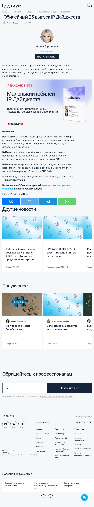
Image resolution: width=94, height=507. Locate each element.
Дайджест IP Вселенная (60, 443)
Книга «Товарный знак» (62, 456)
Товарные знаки (42, 433)
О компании (79, 429)
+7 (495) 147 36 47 (84, 422)
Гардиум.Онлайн (61, 438)
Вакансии (77, 444)
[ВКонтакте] (11, 200)
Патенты (39, 442)
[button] (43, 497)
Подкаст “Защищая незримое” (62, 450)
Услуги (39, 429)
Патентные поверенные (79, 439)
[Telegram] (48, 200)
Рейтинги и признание (82, 449)
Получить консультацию (46, 57)
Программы (40, 451)
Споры (38, 438)
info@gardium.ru (42, 422)
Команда (77, 433)
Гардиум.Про (60, 434)
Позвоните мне (69, 388)
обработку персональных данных (57, 396)
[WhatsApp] (67, 200)
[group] (22, 244)
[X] (30, 200)
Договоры (40, 447)
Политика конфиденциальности (82, 454)
